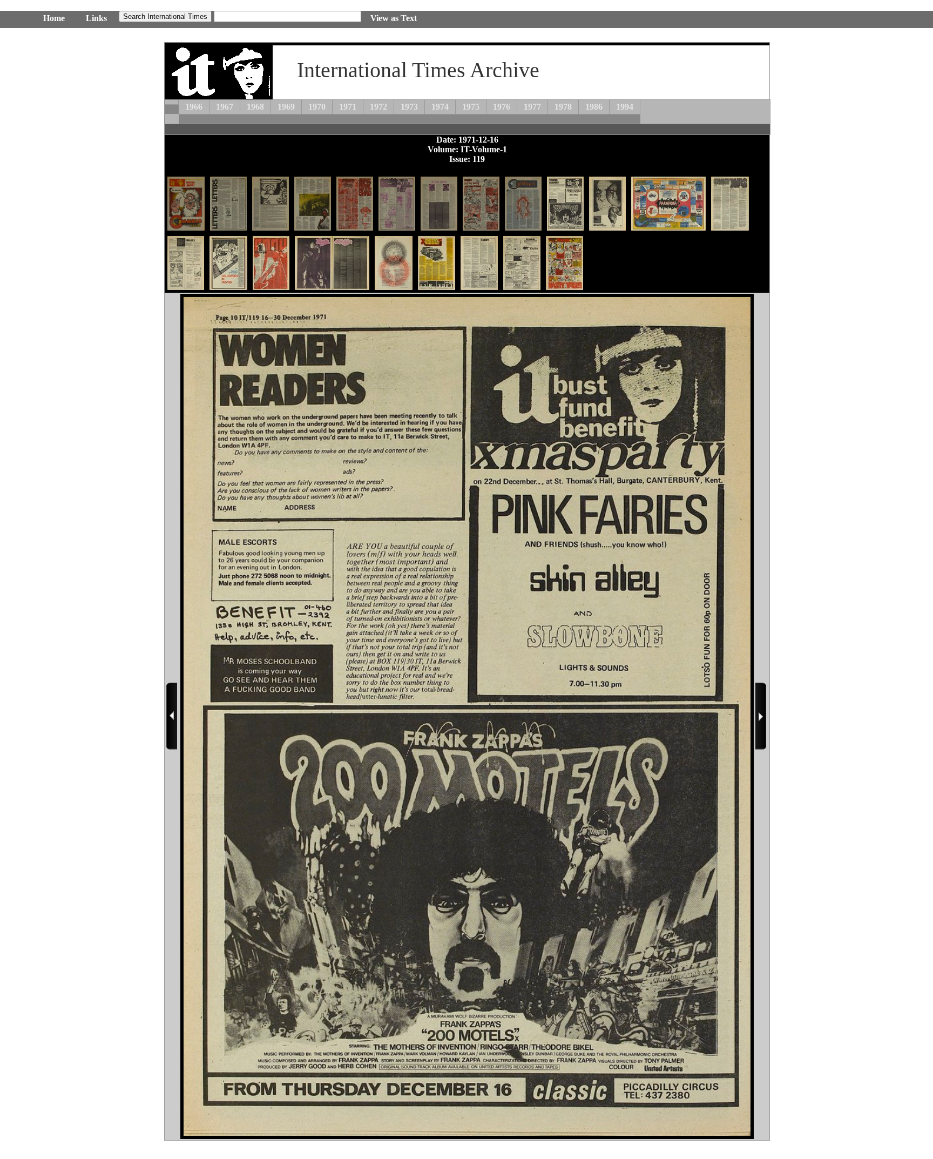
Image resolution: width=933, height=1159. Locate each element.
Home (54, 18)
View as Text (393, 18)
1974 (440, 106)
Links (96, 18)
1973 (409, 106)
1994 (624, 106)
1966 (193, 106)
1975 (470, 106)
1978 (563, 106)
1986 (594, 106)
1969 (286, 106)
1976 (501, 106)
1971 (347, 106)
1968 (255, 106)
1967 (224, 106)
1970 (317, 106)
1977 (532, 106)
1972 (378, 106)
